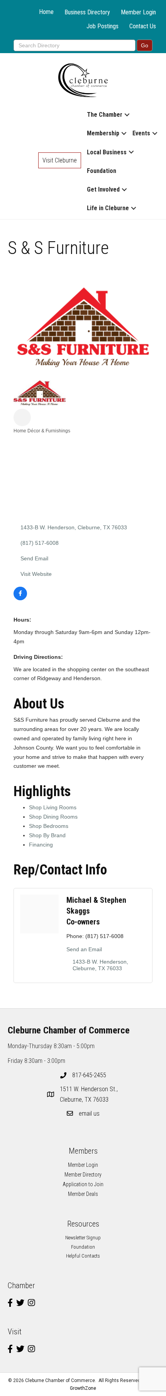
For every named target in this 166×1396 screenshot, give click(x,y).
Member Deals (83, 1194)
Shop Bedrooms (48, 826)
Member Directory (83, 1174)
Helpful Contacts (83, 1256)
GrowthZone (83, 1388)
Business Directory (87, 12)
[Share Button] (22, 417)
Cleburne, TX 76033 (89, 1094)
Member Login (138, 12)
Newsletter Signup (83, 1238)
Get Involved (103, 189)
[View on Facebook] (20, 598)
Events (141, 133)
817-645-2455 (89, 1075)
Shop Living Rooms (52, 807)
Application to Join (83, 1184)
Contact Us (142, 26)
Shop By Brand (47, 835)
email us (89, 1113)
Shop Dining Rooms (53, 817)
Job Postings (102, 26)
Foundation (101, 170)
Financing (41, 844)
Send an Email (84, 949)
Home (46, 12)
